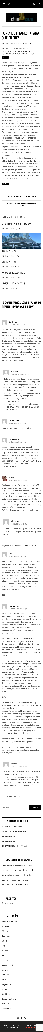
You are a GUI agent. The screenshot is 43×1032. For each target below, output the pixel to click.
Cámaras (5, 931)
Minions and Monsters (13, 283)
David (4, 865)
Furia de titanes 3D (28, 54)
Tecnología (6, 1009)
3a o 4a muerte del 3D (18, 885)
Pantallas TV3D (8, 975)
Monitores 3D (7, 965)
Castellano (15, 48)
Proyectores (7, 984)
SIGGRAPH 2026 (9, 251)
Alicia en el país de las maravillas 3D (21, 197)
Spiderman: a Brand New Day (16, 224)
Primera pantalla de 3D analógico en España (21, 204)
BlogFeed (5, 926)
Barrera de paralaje (9, 921)
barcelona (16, 52)
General (22, 48)
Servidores (6, 994)
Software (5, 1004)
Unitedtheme (30, 1028)
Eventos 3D (6, 950)
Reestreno (6, 989)
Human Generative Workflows (14, 827)
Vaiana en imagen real (13, 272)
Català (4, 941)
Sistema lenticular (9, 999)
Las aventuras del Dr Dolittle (20, 865)
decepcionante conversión (11, 54)
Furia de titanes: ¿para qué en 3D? (24, 545)
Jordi (13, 371)
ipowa (4, 880)
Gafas (4, 955)
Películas (29, 48)
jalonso (29, 43)
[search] (9, 4)
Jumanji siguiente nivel (18, 880)
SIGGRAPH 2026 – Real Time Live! (16, 846)
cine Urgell (26, 52)
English (5, 946)
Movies (5, 970)
